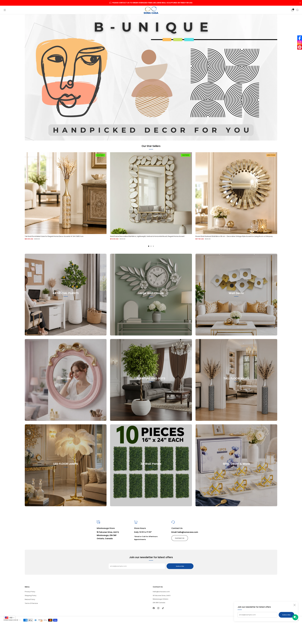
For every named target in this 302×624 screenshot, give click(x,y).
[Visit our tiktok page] (163, 608)
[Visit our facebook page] (153, 608)
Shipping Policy (30, 595)
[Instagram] (299, 42)
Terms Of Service (31, 603)
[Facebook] (299, 37)
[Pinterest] (299, 47)
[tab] (148, 246)
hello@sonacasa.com (161, 591)
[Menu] (5, 10)
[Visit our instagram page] (158, 608)
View (66, 304)
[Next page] (277, 193)
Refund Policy (30, 599)
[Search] (297, 10)
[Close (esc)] (294, 605)
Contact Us (179, 538)
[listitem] (151, 3)
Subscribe (286, 615)
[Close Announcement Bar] (300, 3)
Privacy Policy (30, 591)
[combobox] (9, 618)
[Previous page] (25, 193)
